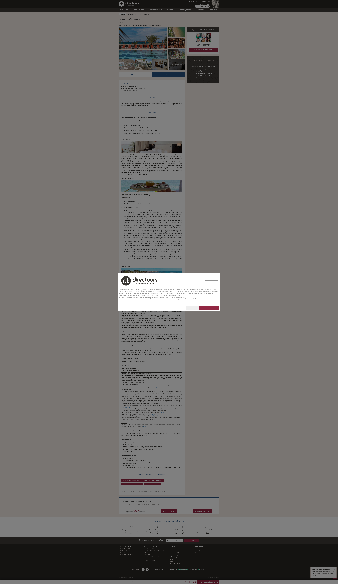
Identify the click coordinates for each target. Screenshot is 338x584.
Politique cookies (129, 301)
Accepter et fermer (209, 308)
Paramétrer (193, 308)
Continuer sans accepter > (211, 280)
